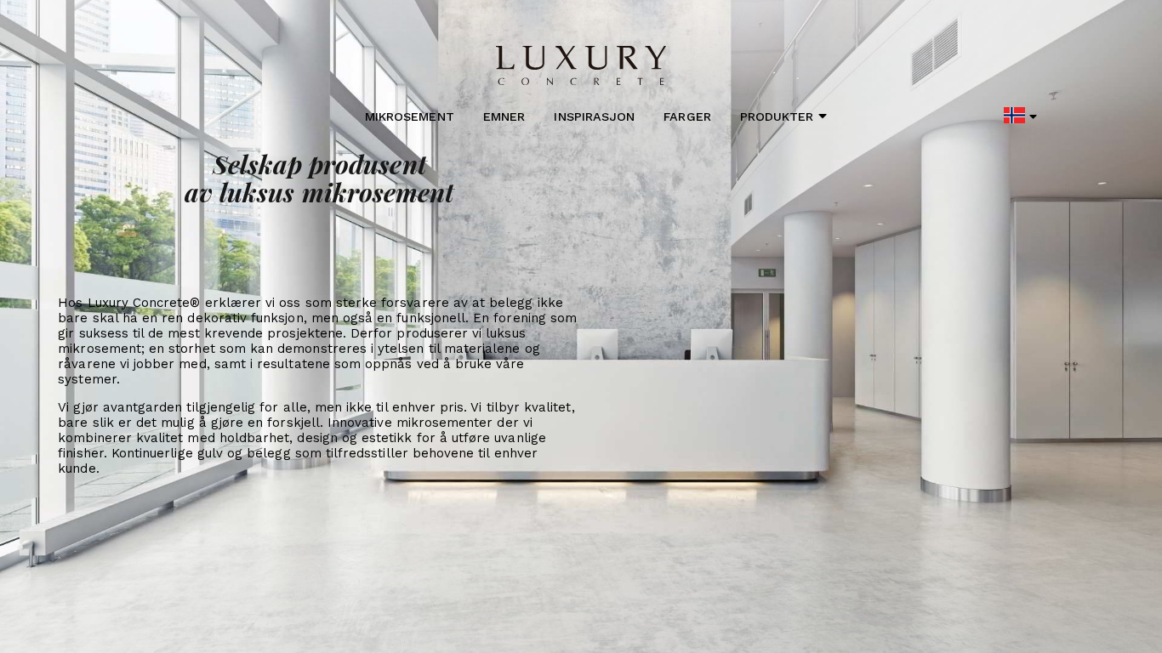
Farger (687, 116)
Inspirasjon (594, 116)
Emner (504, 116)
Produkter (777, 116)
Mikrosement (409, 116)
